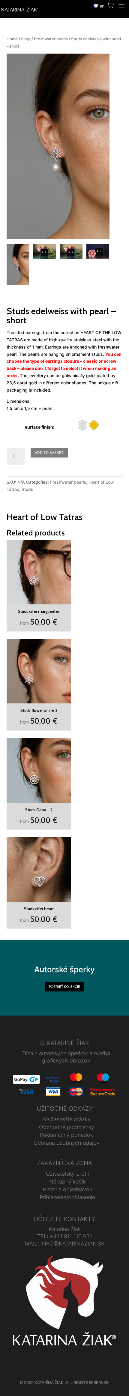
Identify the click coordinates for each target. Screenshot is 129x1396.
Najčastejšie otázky (66, 1119)
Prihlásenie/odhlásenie (67, 1197)
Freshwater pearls (51, 39)
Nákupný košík (67, 1181)
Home (12, 39)
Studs (27, 489)
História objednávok (67, 1189)
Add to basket (49, 452)
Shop (26, 39)
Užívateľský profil (67, 1174)
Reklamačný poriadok (66, 1135)
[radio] (82, 425)
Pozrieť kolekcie (64, 986)
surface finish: (39, 427)
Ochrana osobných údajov (67, 1143)
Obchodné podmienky (66, 1127)
